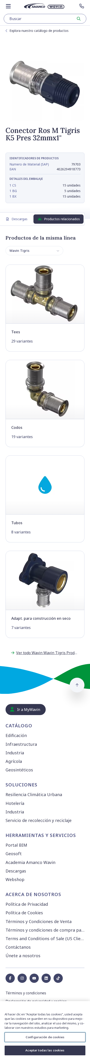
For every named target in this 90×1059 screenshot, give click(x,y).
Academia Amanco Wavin (30, 862)
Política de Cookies (24, 912)
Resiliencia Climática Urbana (34, 794)
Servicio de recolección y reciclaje (39, 820)
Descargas (19, 219)
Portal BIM (16, 845)
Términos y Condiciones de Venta (39, 921)
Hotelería (15, 803)
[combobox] (45, 19)
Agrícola (14, 761)
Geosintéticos (19, 770)
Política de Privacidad (27, 904)
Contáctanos (18, 947)
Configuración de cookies (45, 1037)
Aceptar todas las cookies (44, 1050)
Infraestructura (21, 744)
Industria (15, 752)
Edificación (16, 735)
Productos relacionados (62, 219)
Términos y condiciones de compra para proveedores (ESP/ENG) (46, 930)
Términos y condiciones (26, 993)
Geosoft (14, 853)
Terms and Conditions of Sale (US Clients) (46, 938)
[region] (45, 1030)
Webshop (15, 879)
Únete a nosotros (23, 955)
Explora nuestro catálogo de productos (39, 30)
